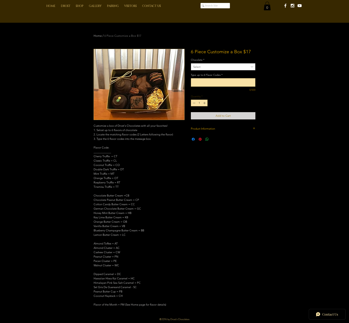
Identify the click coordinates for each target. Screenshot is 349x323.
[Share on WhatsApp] (207, 139)
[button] (267, 6)
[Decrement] (193, 103)
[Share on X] (214, 139)
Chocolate (197, 59)
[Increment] (204, 103)
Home (98, 35)
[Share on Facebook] (193, 139)
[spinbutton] (199, 103)
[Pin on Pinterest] (200, 139)
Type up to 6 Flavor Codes (206, 75)
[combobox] (223, 66)
